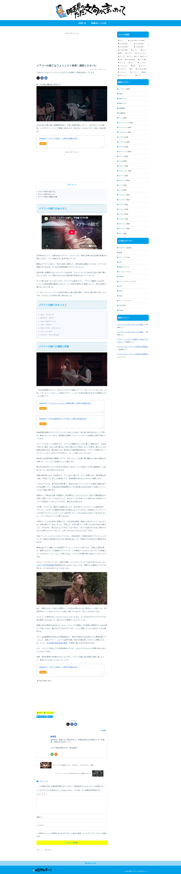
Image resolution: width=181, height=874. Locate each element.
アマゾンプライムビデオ (127, 281)
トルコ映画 (123, 190)
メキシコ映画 (123, 204)
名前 (39, 817)
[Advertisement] (71, 48)
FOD (120, 291)
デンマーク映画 (124, 180)
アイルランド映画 (125, 127)
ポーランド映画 (124, 224)
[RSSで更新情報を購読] (56, 754)
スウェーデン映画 (125, 171)
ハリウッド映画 (49, 712)
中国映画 (122, 113)
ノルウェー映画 (124, 195)
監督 (120, 252)
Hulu (120, 296)
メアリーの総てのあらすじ (47, 191)
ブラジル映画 (123, 214)
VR (120, 262)
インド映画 (123, 118)
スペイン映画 (123, 175)
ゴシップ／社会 (124, 257)
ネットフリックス (125, 300)
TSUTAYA (122, 305)
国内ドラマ (123, 103)
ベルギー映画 (123, 219)
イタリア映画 (123, 147)
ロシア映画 (123, 233)
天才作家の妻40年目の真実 (57, 643)
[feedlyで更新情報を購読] (52, 754)
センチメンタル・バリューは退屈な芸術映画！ (133, 346)
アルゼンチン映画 (125, 132)
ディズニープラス (125, 272)
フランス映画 (123, 209)
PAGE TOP (91, 863)
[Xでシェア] (38, 78)
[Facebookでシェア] (42, 78)
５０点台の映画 (42, 716)
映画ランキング (124, 267)
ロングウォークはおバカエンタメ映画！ (130, 324)
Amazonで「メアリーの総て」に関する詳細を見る (58, 138)
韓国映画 (122, 108)
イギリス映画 (123, 137)
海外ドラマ (123, 98)
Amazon (43, 143)
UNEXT (40, 712)
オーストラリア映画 (126, 122)
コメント (40, 794)
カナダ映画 (123, 161)
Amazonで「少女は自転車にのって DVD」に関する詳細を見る (63, 419)
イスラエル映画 (124, 142)
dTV (120, 286)
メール (40, 825)
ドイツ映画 (123, 185)
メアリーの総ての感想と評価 (47, 197)
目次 (69, 185)
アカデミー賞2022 (125, 248)
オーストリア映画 (125, 151)
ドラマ (51, 716)
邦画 (120, 94)
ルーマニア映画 (124, 228)
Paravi (121, 310)
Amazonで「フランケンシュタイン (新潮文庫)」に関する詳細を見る (65, 403)
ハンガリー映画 (124, 200)
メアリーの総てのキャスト (47, 194)
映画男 (53, 736)
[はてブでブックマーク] (46, 78)
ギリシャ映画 (123, 166)
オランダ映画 (123, 156)
